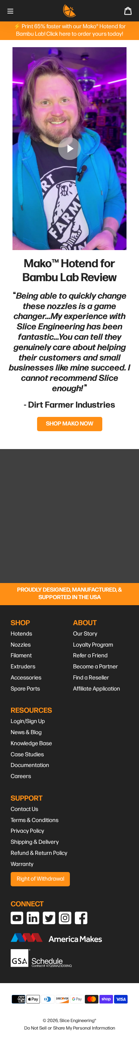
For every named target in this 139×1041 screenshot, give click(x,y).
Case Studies (27, 754)
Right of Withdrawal (40, 879)
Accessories (26, 677)
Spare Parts (25, 689)
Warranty (22, 864)
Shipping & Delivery (35, 842)
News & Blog (26, 732)
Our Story (85, 634)
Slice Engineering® (78, 1020)
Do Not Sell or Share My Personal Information (69, 1028)
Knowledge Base (31, 743)
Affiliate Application (96, 689)
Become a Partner (95, 666)
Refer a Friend (90, 655)
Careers (21, 776)
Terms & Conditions (34, 820)
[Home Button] (69, 10)
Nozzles (21, 645)
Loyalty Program (93, 645)
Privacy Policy (27, 831)
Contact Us (24, 809)
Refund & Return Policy (39, 853)
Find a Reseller (91, 677)
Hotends (21, 634)
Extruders (23, 666)
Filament (21, 655)
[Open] (10, 10)
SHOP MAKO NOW (69, 423)
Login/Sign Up (28, 721)
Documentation (30, 765)
